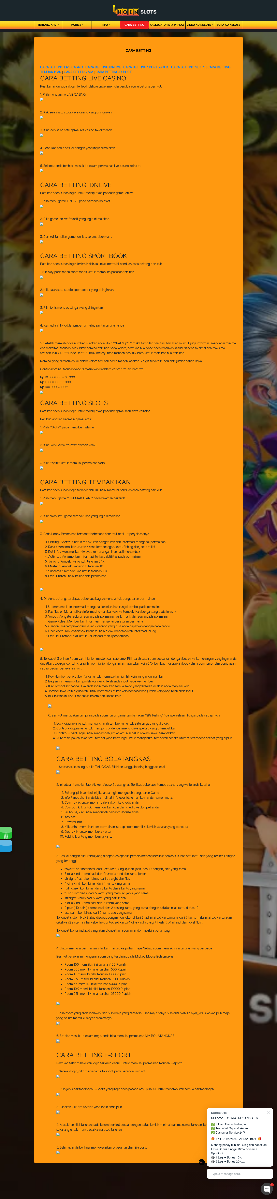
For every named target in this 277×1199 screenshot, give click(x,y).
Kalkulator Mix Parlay (167, 24)
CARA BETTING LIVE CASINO (61, 67)
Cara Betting (134, 24)
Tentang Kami (47, 24)
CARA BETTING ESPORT (114, 72)
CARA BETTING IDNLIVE (103, 67)
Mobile (76, 24)
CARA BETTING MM (78, 72)
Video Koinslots (199, 24)
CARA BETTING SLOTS (188, 67)
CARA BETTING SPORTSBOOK (146, 67)
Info (105, 24)
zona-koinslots (228, 24)
